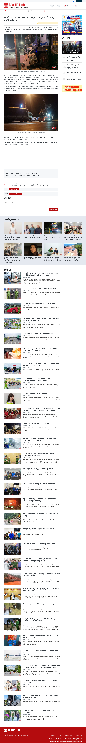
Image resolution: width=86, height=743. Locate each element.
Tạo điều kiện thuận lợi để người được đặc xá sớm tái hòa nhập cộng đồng (40, 560)
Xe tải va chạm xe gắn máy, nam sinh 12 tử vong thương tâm (22, 175)
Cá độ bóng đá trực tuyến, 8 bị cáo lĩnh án (38, 529)
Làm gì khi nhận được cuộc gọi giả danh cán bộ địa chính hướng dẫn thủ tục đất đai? (53, 258)
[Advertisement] (31, 156)
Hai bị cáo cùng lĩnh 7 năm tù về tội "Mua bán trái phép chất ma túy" (41, 636)
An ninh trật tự (13, 15)
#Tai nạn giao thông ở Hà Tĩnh (51, 184)
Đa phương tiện (70, 5)
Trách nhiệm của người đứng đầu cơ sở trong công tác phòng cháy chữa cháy (40, 379)
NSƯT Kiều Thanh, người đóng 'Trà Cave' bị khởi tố (32, 258)
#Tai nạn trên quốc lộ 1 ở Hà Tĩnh (27, 185)
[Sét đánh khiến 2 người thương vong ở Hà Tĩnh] (72, 47)
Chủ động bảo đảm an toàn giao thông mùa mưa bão (40, 651)
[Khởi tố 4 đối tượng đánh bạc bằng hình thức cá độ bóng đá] (12, 685)
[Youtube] (71, 1)
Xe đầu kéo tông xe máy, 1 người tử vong (74, 73)
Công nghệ (72, 11)
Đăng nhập (80, 0)
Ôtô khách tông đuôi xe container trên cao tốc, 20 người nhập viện (40, 697)
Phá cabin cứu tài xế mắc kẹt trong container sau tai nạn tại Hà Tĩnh (41, 364)
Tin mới (54, 5)
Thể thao (49, 11)
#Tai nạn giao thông (25, 184)
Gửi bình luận (53, 209)
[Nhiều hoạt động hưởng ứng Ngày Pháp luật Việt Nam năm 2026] (12, 594)
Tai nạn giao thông (13, 189)
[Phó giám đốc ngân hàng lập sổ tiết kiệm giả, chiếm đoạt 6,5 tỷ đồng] (12, 458)
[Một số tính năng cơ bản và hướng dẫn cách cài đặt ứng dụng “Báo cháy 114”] (12, 504)
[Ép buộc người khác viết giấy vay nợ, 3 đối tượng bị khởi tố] (33, 228)
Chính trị (17, 11)
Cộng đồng (79, 11)
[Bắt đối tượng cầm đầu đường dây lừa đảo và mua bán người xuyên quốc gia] (13, 228)
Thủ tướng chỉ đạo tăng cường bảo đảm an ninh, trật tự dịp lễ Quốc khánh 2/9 (41, 319)
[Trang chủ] (5, 11)
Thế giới (54, 11)
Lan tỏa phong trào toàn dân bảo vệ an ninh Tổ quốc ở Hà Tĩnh (41, 711)
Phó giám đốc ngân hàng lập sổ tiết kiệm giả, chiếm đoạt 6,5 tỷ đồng (40, 454)
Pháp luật (42, 11)
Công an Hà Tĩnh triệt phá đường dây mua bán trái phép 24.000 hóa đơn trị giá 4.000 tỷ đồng (74, 58)
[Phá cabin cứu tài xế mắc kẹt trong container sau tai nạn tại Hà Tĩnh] (12, 368)
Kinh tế (23, 11)
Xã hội (27, 11)
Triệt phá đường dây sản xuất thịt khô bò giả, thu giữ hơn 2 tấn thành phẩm (41, 620)
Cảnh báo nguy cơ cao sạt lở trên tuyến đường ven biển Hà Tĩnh (41, 575)
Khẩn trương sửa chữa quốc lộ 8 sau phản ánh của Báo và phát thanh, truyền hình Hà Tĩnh (41, 666)
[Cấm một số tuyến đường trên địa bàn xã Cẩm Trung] (12, 519)
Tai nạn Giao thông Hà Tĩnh (15, 193)
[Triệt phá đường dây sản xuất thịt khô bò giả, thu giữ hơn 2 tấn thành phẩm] (12, 624)
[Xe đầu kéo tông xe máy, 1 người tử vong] (12, 338)
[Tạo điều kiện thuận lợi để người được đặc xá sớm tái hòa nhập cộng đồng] (12, 564)
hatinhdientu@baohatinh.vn (76, 738)
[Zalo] (73, 1)
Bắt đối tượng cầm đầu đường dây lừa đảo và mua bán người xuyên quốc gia (73, 67)
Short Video (11, 11)
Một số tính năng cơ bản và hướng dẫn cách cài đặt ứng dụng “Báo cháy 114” (41, 500)
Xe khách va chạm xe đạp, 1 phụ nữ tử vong (39, 304)
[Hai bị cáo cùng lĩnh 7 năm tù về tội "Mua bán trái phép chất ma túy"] (12, 640)
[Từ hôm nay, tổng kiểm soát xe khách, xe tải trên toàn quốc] (53, 228)
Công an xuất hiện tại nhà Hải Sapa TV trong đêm (41, 424)
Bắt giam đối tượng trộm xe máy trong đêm (39, 288)
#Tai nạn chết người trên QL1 (41, 185)
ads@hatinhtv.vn (78, 741)
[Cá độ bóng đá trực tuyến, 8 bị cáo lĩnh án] (12, 534)
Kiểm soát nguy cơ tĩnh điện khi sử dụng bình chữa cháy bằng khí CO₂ (40, 349)
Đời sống (66, 11)
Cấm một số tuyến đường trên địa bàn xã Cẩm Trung (40, 515)
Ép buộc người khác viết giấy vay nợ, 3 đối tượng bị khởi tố (74, 79)
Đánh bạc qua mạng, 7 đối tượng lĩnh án (38, 469)
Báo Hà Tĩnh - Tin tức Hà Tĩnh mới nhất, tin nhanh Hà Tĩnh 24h (17, 5)
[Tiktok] (69, 1)
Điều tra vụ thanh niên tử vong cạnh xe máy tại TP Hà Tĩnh (21, 173)
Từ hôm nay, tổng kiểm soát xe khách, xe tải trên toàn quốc (52, 237)
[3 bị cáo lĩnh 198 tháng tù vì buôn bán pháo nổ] (12, 489)
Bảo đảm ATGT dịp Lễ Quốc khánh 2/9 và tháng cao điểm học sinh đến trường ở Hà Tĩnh (40, 274)
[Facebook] (67, 1)
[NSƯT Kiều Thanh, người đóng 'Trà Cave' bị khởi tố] (33, 249)
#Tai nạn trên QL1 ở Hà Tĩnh (12, 185)
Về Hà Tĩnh (60, 11)
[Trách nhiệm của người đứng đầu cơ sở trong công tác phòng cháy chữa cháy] (12, 383)
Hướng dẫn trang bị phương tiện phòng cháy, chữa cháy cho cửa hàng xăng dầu (40, 440)
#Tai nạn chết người (15, 184)
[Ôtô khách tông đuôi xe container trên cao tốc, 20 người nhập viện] (12, 700)
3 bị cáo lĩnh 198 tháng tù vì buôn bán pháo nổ (40, 484)
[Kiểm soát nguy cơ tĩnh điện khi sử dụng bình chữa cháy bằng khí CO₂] (12, 353)
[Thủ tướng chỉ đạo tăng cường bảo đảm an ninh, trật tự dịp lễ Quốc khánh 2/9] (12, 323)
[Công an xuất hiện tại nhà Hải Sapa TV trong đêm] (12, 428)
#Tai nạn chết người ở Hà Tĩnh (37, 184)
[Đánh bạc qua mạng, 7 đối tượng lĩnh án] (12, 474)
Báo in (61, 5)
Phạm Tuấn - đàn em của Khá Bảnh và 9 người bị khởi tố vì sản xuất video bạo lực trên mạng (41, 409)
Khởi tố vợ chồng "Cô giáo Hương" (35, 394)
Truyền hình (79, 5)
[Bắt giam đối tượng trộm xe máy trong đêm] (12, 293)
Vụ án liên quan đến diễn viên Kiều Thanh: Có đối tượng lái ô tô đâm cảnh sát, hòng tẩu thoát (73, 238)
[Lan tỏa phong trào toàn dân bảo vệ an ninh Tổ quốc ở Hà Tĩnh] (12, 715)
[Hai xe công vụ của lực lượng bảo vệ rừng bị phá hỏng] (12, 609)
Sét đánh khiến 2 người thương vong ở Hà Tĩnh (73, 51)
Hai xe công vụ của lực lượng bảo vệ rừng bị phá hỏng (41, 605)
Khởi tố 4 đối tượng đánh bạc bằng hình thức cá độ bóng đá (41, 682)
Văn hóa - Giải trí (35, 11)
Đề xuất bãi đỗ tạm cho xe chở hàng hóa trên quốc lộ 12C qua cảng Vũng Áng (72, 258)
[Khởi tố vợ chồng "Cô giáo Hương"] (12, 398)
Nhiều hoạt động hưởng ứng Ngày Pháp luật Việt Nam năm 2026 (41, 590)
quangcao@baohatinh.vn (69, 741)
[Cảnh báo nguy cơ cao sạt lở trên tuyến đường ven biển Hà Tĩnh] (12, 579)
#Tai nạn (8, 184)
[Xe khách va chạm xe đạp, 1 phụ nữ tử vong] (12, 308)
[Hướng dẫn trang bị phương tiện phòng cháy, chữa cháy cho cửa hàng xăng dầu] (12, 443)
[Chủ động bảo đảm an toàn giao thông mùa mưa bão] (12, 655)
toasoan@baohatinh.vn (77, 739)
